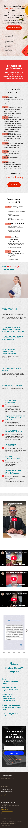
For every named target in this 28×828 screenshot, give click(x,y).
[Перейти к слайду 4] (4, 652)
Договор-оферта (5, 825)
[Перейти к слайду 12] (14, 652)
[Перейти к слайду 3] (3, 652)
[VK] (3, 795)
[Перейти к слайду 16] (19, 652)
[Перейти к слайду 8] (9, 652)
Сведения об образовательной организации (11, 821)
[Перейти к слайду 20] (24, 652)
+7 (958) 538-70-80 (7, 789)
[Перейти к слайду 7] (8, 652)
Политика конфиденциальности (8, 823)
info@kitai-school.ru (6, 791)
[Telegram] (6, 795)
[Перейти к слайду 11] (13, 652)
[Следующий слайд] (27, 630)
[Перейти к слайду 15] (18, 652)
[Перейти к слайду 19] (23, 652)
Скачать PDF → (7, 812)
